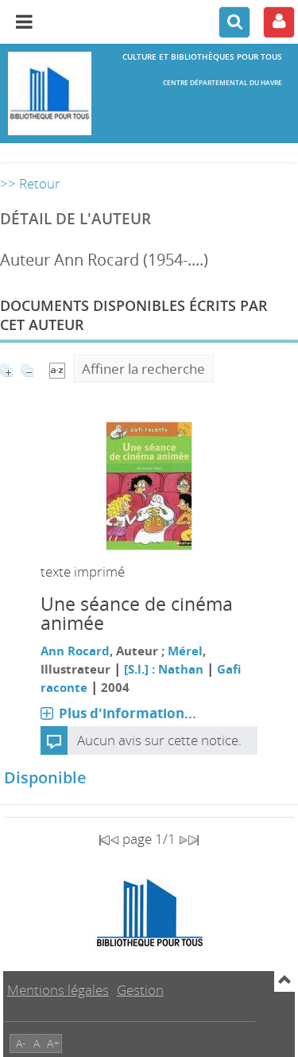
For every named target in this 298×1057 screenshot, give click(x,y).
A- (21, 1043)
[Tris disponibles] (57, 368)
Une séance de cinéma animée (137, 613)
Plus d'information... (127, 713)
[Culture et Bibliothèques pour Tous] (49, 93)
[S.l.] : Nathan (163, 669)
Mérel (185, 651)
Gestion (140, 990)
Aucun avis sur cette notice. (159, 740)
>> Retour (30, 183)
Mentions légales (58, 990)
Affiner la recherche (143, 368)
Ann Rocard (75, 651)
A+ (53, 1043)
